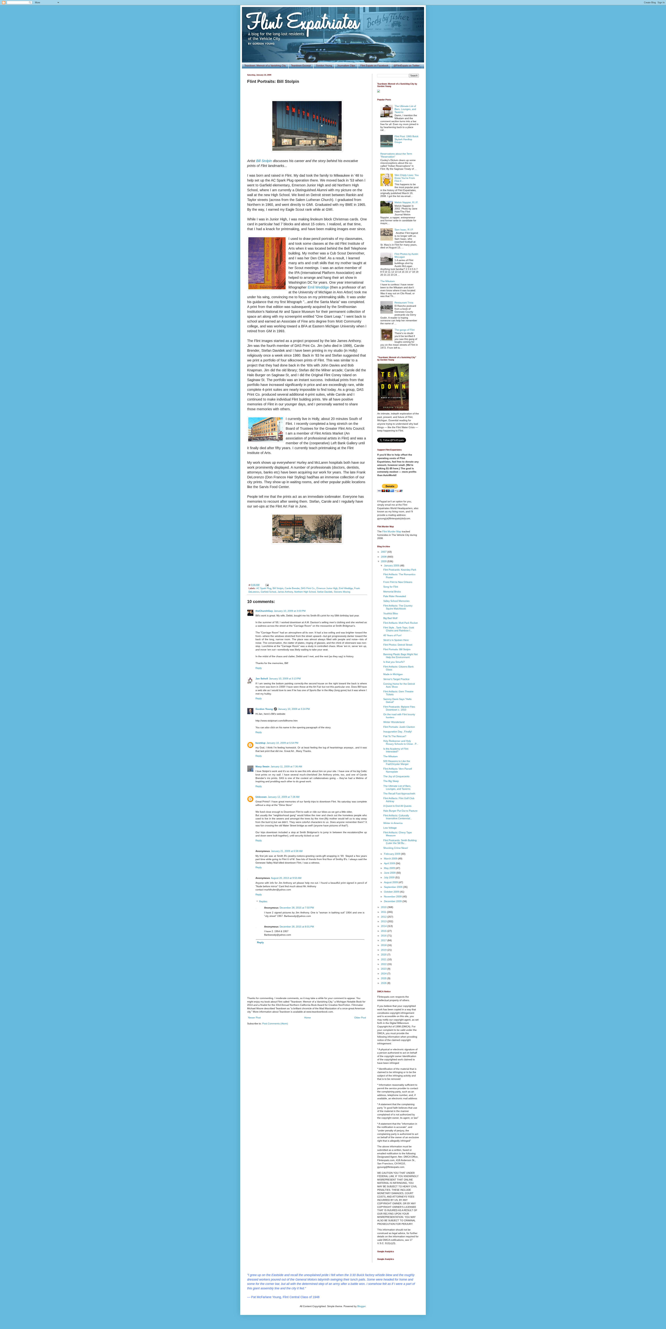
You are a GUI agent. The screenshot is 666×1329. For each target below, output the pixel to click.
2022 (384, 964)
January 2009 (392, 565)
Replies (263, 901)
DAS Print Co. (308, 588)
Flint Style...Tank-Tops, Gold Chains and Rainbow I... (398, 629)
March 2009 (391, 858)
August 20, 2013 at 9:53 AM (286, 878)
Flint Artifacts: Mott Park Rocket (400, 622)
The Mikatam (387, 281)
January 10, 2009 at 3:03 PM (290, 610)
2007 (384, 551)
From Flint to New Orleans (397, 582)
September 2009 (393, 887)
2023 (384, 968)
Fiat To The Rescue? (394, 736)
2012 (384, 916)
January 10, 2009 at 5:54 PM (282, 742)
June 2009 (390, 872)
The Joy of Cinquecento (396, 776)
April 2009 (390, 863)
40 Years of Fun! (392, 635)
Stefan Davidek (324, 592)
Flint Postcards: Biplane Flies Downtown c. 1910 (399, 708)
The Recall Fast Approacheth (399, 793)
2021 (384, 959)
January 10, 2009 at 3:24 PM (294, 709)
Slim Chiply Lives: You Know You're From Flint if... (407, 178)
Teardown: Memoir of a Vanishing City (265, 65)
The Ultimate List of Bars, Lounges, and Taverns (405, 109)
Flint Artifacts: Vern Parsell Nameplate (397, 770)
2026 (384, 983)
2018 (384, 945)
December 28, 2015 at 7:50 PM (297, 907)
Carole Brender (292, 588)
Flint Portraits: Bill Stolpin (397, 649)
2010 (384, 907)
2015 (384, 931)
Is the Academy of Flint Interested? (395, 750)
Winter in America (393, 823)
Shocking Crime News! (395, 848)
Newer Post (254, 1017)
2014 (384, 926)
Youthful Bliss (390, 613)
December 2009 (393, 901)
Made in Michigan (393, 674)
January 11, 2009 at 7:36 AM (286, 766)
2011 (384, 912)
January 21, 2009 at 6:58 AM (287, 851)
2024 (384, 973)
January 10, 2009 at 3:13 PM (285, 678)
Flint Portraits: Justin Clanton (399, 726)
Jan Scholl (261, 678)
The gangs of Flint (405, 329)
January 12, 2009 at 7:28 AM (284, 796)
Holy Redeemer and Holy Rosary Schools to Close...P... (400, 742)
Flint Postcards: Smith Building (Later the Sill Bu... (400, 842)
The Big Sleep (391, 781)
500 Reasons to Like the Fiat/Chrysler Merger (396, 762)
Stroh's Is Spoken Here (396, 640)
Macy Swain (262, 766)
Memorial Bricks (392, 591)
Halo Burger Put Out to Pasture (400, 810)
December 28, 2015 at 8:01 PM (297, 926)
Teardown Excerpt (301, 65)
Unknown (261, 796)
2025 (384, 978)
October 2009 (392, 891)
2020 (384, 954)
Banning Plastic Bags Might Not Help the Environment (400, 656)
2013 (384, 921)
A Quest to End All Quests (397, 805)
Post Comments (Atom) (275, 1023)
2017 (384, 940)
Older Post (360, 1017)
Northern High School (305, 592)
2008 (384, 556)
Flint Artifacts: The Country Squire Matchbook (397, 607)
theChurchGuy (264, 610)
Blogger (361, 1306)
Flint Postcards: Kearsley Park (399, 569)
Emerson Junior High (327, 588)
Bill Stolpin (264, 161)
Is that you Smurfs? (394, 662)
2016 (384, 935)
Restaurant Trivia (404, 302)
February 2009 (392, 853)
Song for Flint (390, 586)
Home (307, 1017)
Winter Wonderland (393, 722)
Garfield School (268, 592)
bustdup (260, 742)
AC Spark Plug (263, 588)
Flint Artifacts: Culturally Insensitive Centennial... (397, 817)
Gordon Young (324, 65)
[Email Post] (266, 585)
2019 (384, 949)
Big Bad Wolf (390, 618)
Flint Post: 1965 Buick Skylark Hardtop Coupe (406, 139)
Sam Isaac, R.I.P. (404, 229)
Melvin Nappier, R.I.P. (406, 202)
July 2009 (389, 877)
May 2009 (390, 868)
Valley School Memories (396, 601)
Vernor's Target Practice (396, 679)
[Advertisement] (307, 564)
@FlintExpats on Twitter (407, 65)
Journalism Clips (346, 65)
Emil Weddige (318, 287)
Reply (258, 668)
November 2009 (393, 896)
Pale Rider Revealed (394, 596)
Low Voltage (390, 827)
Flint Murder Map (391, 531)
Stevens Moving (342, 592)
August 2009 (391, 882)
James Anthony (285, 592)
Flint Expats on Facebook (374, 65)
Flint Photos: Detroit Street (397, 644)
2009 (384, 561)
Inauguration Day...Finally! (397, 731)
